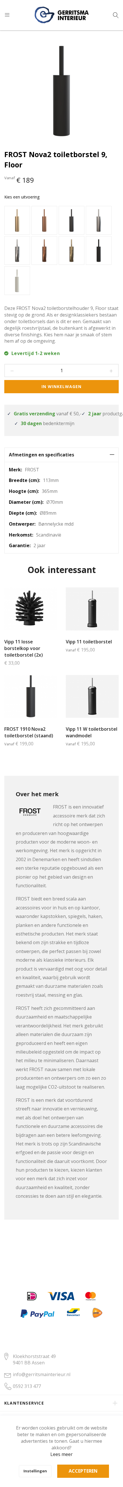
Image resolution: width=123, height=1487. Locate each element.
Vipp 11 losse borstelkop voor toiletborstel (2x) (23, 648)
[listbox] (61, 251)
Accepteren (83, 1471)
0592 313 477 (27, 1386)
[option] (17, 220)
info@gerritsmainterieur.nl (41, 1374)
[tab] (61, 455)
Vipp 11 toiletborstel (89, 642)
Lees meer (61, 1454)
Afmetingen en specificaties (41, 455)
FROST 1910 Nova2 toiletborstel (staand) (28, 732)
